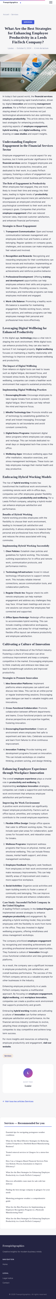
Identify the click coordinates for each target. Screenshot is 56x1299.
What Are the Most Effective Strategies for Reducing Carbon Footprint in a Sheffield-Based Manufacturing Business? (27, 1143)
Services (14, 14)
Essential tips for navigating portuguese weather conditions (25, 1133)
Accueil (6, 14)
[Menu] (50, 2)
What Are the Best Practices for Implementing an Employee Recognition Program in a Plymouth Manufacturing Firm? (25, 1210)
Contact (6, 1283)
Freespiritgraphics (13, 1245)
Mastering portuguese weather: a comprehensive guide (25, 1199)
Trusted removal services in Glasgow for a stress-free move (27, 1153)
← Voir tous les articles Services (18, 1101)
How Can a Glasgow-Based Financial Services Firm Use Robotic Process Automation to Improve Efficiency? (27, 1164)
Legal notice (8, 1278)
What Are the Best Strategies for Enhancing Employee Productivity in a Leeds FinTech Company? (28, 1173)
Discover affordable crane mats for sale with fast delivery (25, 1182)
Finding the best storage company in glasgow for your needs (28, 1191)
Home (5, 1264)
